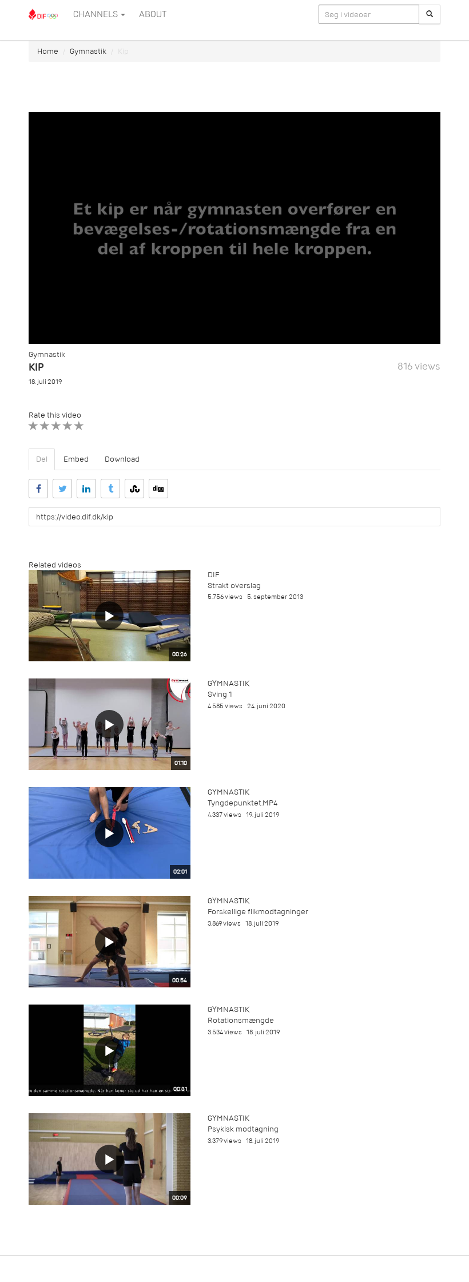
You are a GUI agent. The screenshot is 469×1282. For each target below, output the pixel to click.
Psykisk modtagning (243, 1129)
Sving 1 (220, 694)
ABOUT (152, 14)
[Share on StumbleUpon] (134, 488)
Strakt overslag (234, 585)
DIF (213, 574)
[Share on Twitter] (62, 488)
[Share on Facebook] (38, 488)
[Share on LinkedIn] (86, 488)
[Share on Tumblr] (110, 488)
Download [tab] (122, 459)
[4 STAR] (68, 426)
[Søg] (429, 14)
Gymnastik (88, 51)
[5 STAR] (79, 426)
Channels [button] (96, 14)
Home (47, 51)
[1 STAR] (33, 426)
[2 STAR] (45, 426)
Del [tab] (41, 459)
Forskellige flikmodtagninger (258, 911)
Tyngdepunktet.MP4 (242, 802)
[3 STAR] (56, 426)
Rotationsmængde (241, 1020)
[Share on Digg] (158, 488)
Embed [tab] (76, 459)
